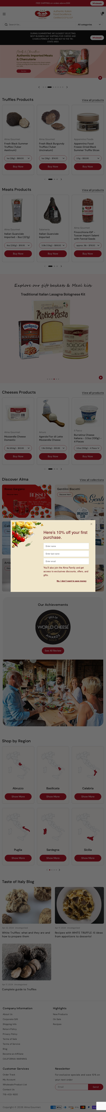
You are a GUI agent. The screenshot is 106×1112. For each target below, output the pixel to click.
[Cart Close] (91, 524)
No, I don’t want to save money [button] (71, 580)
